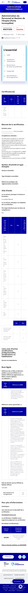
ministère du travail (18, 574)
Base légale (6, 367)
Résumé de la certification (13, 124)
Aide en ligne (21, 34)
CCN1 (8, 55)
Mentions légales (12, 590)
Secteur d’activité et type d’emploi (12, 165)
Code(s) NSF (10, 71)
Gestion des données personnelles (9, 587)
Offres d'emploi (6, 585)
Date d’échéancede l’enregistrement (12, 76)
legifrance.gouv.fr (8, 578)
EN (19, 38)
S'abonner (8, 557)
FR (17, 38)
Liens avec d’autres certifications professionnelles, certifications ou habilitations (10, 352)
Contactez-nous (20, 590)
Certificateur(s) (8, 91)
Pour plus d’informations (12, 502)
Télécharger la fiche (8, 34)
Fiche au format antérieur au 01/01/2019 (14, 545)
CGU (6, 590)
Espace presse (13, 585)
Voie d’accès (7, 190)
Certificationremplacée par (11, 60)
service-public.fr (19, 578)
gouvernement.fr (7, 574)
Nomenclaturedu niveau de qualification (14, 66)
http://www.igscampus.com (9, 515)
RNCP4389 (6, 537)
